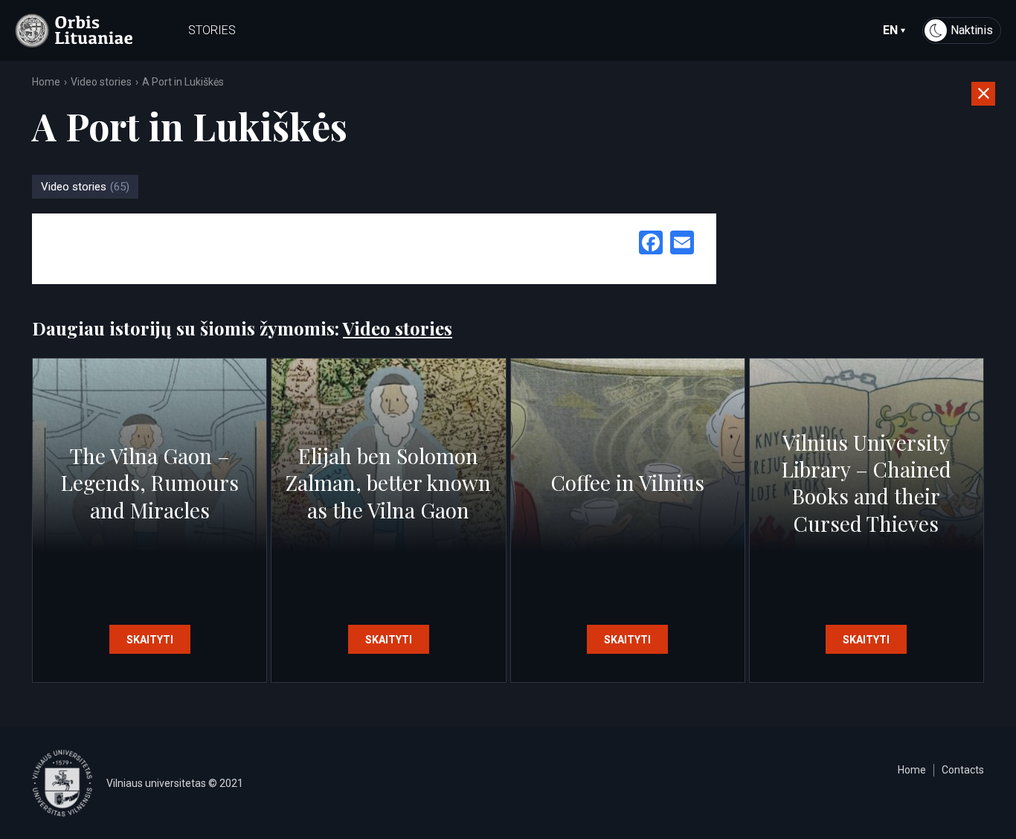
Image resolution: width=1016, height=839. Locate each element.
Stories (212, 30)
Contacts (963, 770)
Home (46, 82)
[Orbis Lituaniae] (73, 30)
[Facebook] (651, 244)
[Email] (682, 244)
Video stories (101, 82)
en (890, 30)
